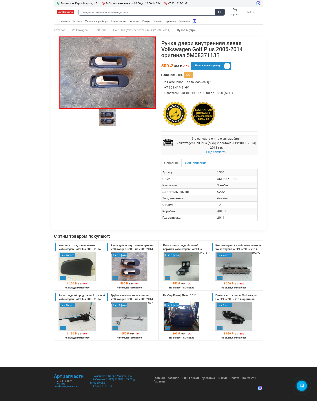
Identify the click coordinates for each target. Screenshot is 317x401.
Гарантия (160, 381)
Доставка (208, 378)
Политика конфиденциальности (66, 385)
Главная (159, 378)
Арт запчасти (69, 376)
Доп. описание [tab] (196, 163)
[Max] (260, 388)
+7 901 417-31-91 (103, 386)
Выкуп (222, 378)
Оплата (234, 378)
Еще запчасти (216, 152)
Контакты (249, 378)
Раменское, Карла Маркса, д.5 (112, 376)
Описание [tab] (171, 163)
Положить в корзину (207, 65)
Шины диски (190, 378)
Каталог (173, 378)
